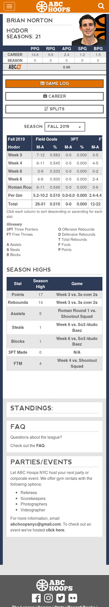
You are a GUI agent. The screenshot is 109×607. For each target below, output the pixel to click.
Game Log (56, 83)
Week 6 (15, 171)
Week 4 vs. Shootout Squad (77, 363)
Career (56, 96)
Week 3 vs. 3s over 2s (77, 294)
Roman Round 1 (24, 187)
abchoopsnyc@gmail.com (35, 524)
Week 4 (15, 163)
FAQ (40, 445)
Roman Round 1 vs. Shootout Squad (77, 313)
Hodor (17, 30)
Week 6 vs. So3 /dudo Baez (77, 327)
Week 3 (15, 155)
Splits (56, 109)
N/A (77, 352)
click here (55, 530)
